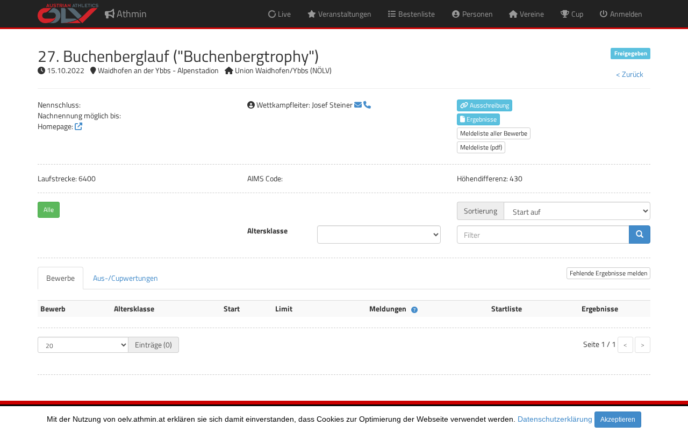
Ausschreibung (488, 105)
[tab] (60, 278)
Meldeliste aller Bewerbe (493, 133)
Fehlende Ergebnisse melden (608, 273)
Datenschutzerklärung (555, 419)
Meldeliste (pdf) (481, 147)
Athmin (130, 13)
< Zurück (629, 74)
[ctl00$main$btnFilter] (639, 234)
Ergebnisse (481, 119)
